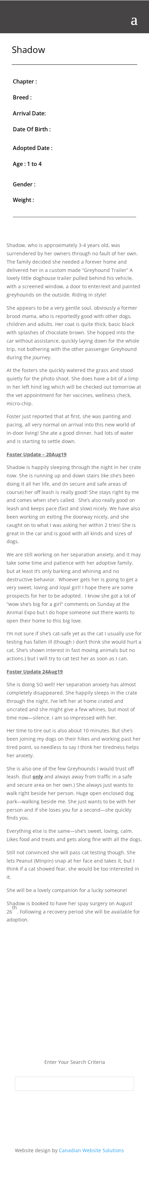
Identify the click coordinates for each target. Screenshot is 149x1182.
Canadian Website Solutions (91, 1150)
